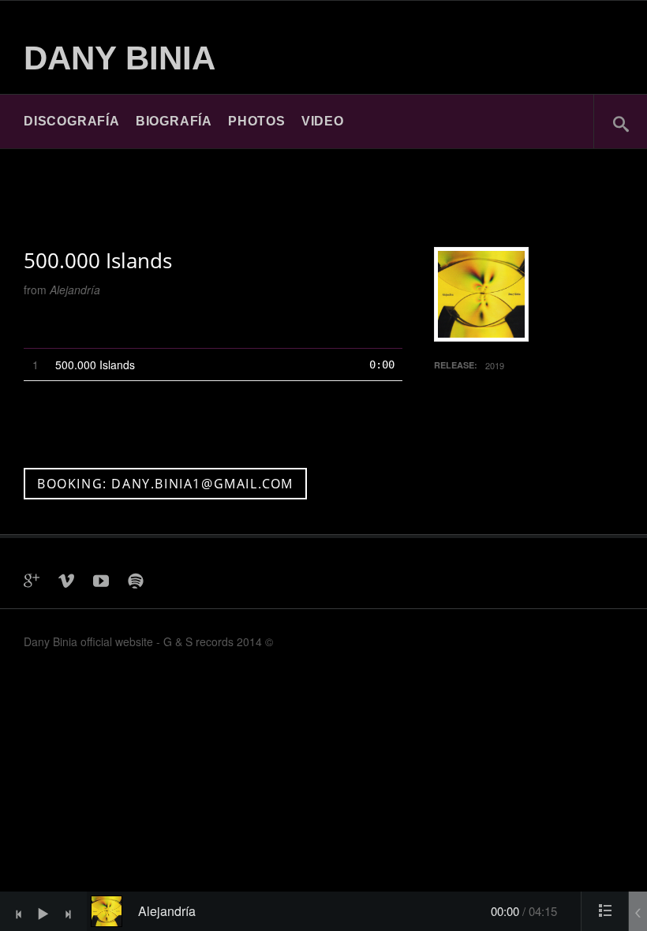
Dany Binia (119, 58)
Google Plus (31, 581)
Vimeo (66, 581)
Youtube (101, 581)
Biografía (174, 121)
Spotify (136, 581)
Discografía (72, 121)
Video (322, 121)
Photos (257, 121)
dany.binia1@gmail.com (170, 581)
